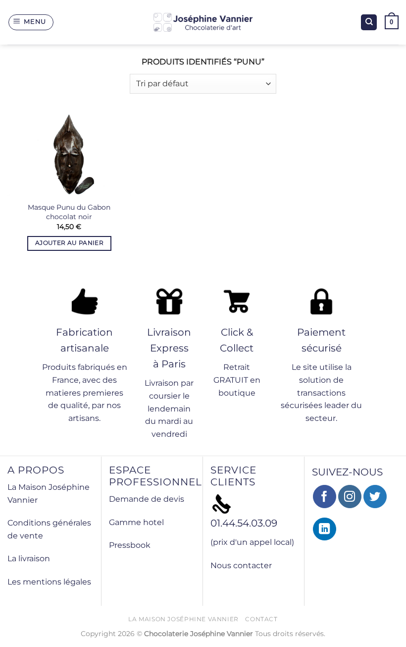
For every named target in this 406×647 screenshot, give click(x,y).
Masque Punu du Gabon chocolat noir (69, 212)
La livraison (28, 558)
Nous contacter (241, 565)
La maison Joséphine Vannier (183, 619)
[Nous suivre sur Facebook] (324, 496)
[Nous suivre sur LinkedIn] (324, 529)
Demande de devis (146, 499)
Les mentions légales (49, 582)
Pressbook (130, 545)
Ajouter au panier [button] (69, 242)
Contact (261, 619)
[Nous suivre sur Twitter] (375, 496)
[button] (31, 22)
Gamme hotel (136, 522)
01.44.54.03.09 (243, 523)
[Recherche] (369, 22)
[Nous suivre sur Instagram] (349, 496)
